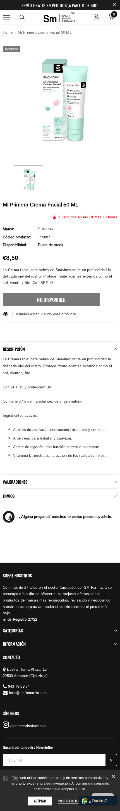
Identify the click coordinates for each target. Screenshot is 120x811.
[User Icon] (96, 17)
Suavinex (46, 229)
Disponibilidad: (15, 245)
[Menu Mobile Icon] (6, 17)
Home (8, 32)
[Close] (113, 777)
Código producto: (17, 237)
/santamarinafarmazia (27, 725)
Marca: (9, 229)
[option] (60, 100)
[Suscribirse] (111, 760)
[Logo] (59, 16)
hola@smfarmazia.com (28, 692)
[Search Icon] (22, 17)
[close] (114, 5)
